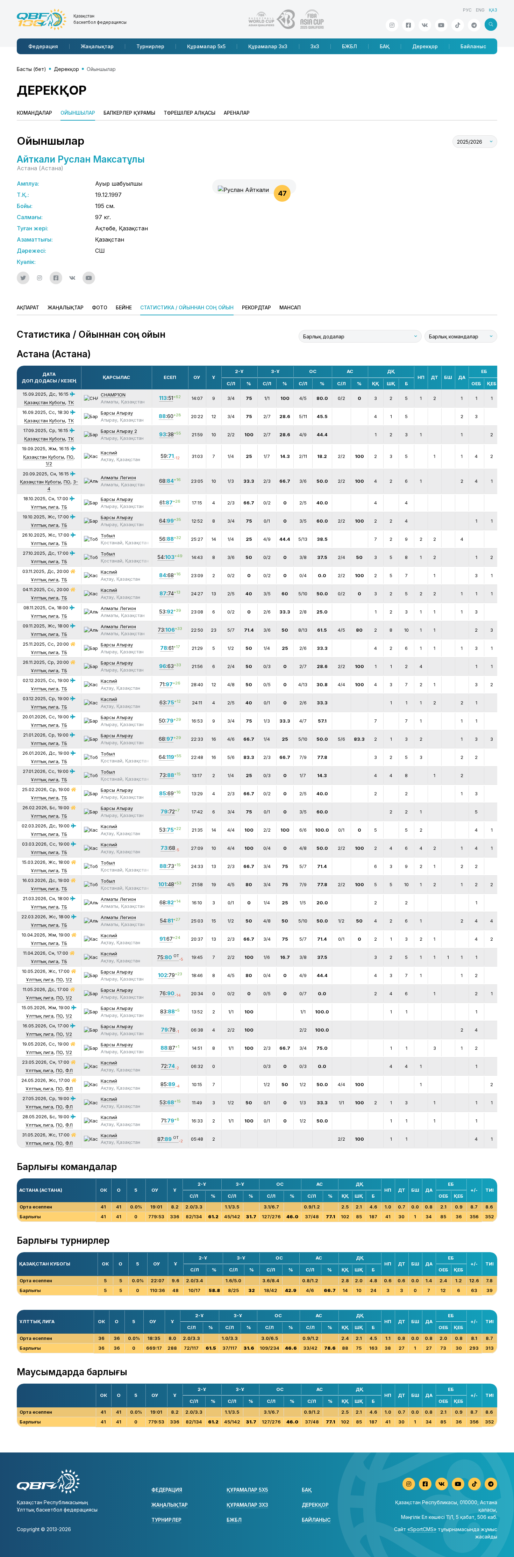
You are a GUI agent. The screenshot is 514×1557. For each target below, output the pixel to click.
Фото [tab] (99, 307)
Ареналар (237, 113)
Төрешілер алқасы (189, 113)
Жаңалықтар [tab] (66, 307)
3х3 (314, 46)
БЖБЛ (349, 46)
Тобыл (108, 535)
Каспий (109, 452)
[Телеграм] (474, 25)
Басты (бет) (31, 69)
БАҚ (385, 46)
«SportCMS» (421, 1529)
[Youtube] (441, 25)
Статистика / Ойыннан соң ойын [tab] (187, 307)
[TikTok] (457, 25)
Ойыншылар (77, 113)
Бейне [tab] (124, 307)
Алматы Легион (118, 477)
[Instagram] (392, 25)
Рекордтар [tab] (256, 307)
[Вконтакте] (425, 25)
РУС (467, 10)
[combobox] (474, 141)
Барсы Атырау (117, 413)
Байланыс (473, 46)
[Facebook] (408, 25)
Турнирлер (150, 46)
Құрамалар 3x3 (267, 46)
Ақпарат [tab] (28, 307)
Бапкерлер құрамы (129, 113)
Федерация (43, 46)
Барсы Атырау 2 (119, 431)
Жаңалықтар (97, 46)
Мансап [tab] (290, 307)
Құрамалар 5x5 (206, 46)
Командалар (34, 113)
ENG (480, 10)
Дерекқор (425, 46)
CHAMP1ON (113, 394)
